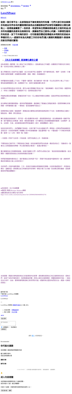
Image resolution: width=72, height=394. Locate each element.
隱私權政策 (46, 369)
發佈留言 (3, 329)
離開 (10, 390)
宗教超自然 (15, 310)
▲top (2, 315)
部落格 (6, 50)
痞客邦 (15, 305)
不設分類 (15, 45)
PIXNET (23, 369)
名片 (5, 52)
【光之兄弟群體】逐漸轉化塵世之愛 (21, 60)
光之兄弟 (14, 312)
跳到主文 (3, 17)
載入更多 (3, 318)
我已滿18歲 (4, 390)
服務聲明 (52, 369)
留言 (18, 305)
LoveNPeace (8, 12)
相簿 (5, 48)
